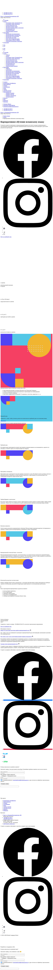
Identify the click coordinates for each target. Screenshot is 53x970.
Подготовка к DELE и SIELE (13, 40)
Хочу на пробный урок (6, 236)
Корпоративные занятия (11, 31)
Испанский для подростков (12, 36)
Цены (4, 88)
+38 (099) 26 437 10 (7, 14)
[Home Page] (11, 10)
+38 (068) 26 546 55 (7, 12)
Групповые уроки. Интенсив (13, 24)
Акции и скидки (7, 806)
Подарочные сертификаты (9, 83)
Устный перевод (10, 96)
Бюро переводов (7, 91)
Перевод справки (10, 93)
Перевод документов (11, 95)
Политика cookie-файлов (9, 105)
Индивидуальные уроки (11, 26)
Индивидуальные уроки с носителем (14, 27)
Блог (4, 99)
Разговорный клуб (10, 29)
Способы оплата (7, 808)
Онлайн (6, 20)
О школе (5, 82)
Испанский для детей (11, 37)
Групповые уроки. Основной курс (14, 22)
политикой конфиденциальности (20, 780)
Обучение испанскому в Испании (14, 41)
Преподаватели (7, 84)
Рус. (4, 46)
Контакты (5, 101)
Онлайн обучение (10, 30)
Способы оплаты (7, 90)
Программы (6, 32)
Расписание (6, 42)
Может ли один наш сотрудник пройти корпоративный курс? (15, 630)
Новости (5, 98)
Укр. (4, 45)
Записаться (3, 420)
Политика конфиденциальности (10, 106)
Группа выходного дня (11, 25)
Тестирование (6, 87)
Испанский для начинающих (13, 34)
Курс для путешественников (12, 38)
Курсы (4, 21)
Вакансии (5, 100)
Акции (5, 89)
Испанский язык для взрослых (13, 35)
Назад (8, 55)
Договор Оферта (7, 104)
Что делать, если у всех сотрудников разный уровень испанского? (16, 636)
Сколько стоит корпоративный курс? (9, 644)
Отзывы (5, 85)
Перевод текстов (10, 94)
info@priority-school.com (9, 823)
